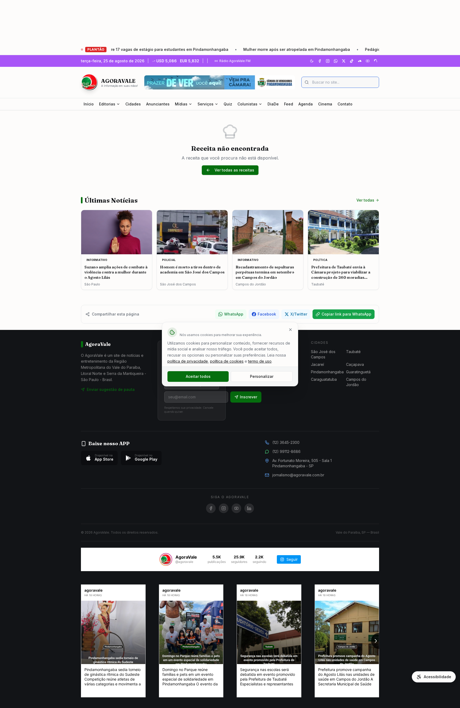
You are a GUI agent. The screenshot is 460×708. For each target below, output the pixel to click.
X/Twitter (298, 314)
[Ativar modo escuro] (311, 61)
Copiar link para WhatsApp (346, 314)
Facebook (267, 314)
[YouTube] (367, 61)
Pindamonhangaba (327, 372)
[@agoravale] (166, 559)
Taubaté (353, 351)
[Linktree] (375, 61)
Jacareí (317, 364)
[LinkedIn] (249, 508)
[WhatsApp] (335, 61)
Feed (288, 104)
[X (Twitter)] (343, 61)
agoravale (93, 590)
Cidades (133, 104)
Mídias (181, 104)
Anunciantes (158, 104)
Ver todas (365, 200)
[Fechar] (290, 329)
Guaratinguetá (358, 372)
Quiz (228, 104)
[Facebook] (319, 61)
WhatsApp (233, 314)
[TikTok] (351, 61)
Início (89, 104)
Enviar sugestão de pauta (111, 389)
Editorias (107, 104)
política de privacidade (187, 361)
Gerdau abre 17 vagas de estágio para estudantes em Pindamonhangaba (133, 49)
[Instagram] (327, 61)
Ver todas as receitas (234, 170)
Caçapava (355, 364)
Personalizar (261, 376)
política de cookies (227, 361)
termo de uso (260, 361)
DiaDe (273, 104)
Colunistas (247, 104)
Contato (345, 104)
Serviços (205, 104)
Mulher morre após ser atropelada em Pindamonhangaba (270, 49)
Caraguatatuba (324, 379)
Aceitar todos (198, 376)
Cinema (325, 104)
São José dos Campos (323, 354)
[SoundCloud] (359, 61)
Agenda (305, 104)
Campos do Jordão (356, 382)
